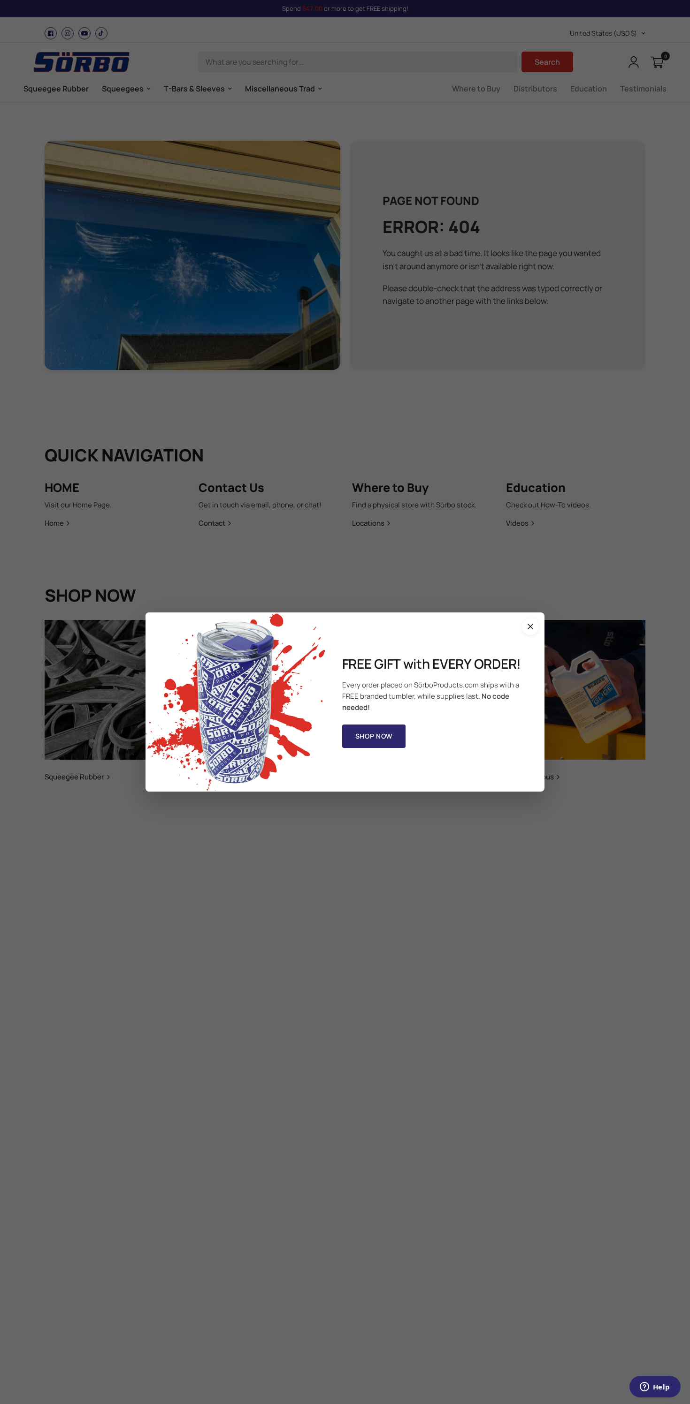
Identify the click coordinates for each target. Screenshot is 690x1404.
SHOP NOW (374, 736)
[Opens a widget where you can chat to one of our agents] (655, 1387)
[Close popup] (530, 626)
